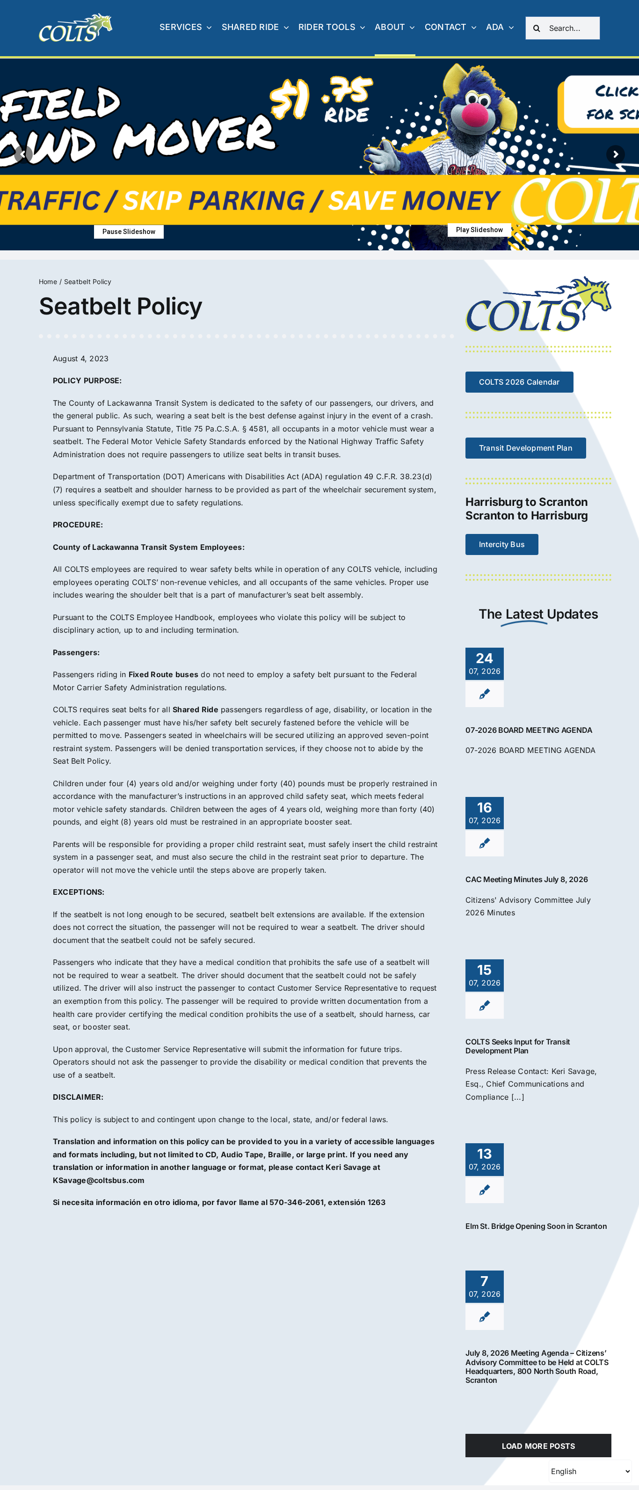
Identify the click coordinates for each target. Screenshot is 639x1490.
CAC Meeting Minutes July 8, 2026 (526, 879)
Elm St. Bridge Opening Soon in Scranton (536, 1226)
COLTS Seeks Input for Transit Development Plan (517, 1046)
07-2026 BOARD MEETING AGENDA (528, 730)
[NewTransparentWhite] (76, 17)
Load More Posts (538, 1446)
